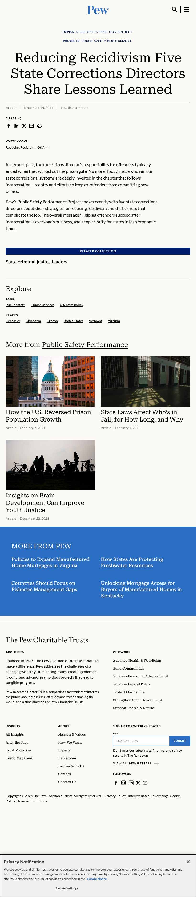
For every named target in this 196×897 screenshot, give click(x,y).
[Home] (47, 640)
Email (116, 733)
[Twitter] (138, 783)
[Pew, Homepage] (98, 9)
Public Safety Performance (85, 345)
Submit (180, 741)
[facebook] (8, 125)
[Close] (188, 862)
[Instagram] (123, 783)
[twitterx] (24, 125)
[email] (31, 125)
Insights (13, 726)
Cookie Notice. (97, 879)
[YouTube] (145, 783)
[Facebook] (116, 783)
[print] (40, 125)
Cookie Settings (67, 888)
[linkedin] (17, 125)
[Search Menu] (175, 9)
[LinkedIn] (131, 783)
